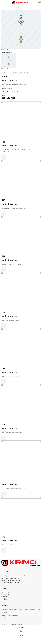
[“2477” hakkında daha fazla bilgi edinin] (3, 550)
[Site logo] (21, 3)
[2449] (21, 459)
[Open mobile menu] (2, 3)
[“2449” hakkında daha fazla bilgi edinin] (3, 494)
